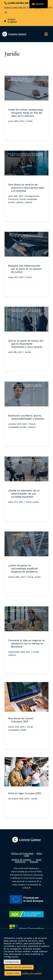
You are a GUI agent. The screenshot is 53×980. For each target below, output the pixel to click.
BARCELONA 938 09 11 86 (18, 7)
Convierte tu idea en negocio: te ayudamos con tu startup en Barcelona (26, 643)
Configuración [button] (12, 962)
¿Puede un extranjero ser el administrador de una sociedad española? (23, 493)
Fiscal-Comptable (28, 199)
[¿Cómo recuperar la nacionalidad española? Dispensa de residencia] (26, 544)
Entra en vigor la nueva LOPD (24, 793)
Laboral (20, 202)
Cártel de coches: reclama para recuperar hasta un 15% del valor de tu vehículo (25, 112)
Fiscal (29, 502)
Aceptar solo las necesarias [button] (19, 967)
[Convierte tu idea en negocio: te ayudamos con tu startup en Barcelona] (26, 619)
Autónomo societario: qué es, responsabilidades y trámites (26, 417)
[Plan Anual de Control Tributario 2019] (26, 697)
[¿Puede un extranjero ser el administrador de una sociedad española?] (26, 469)
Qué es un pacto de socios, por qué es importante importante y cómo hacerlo (26, 343)
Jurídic (29, 121)
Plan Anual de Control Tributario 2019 (20, 720)
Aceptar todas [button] (12, 973)
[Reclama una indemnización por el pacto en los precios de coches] (26, 244)
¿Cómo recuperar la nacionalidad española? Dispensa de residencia (23, 568)
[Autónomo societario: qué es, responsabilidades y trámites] (26, 394)
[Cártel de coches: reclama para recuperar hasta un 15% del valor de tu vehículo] (26, 88)
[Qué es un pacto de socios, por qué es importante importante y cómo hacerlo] (26, 319)
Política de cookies (32, 973)
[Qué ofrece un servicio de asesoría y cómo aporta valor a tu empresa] (26, 163)
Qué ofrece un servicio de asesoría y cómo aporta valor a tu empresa (26, 187)
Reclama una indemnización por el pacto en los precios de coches (25, 269)
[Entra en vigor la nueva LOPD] (26, 772)
